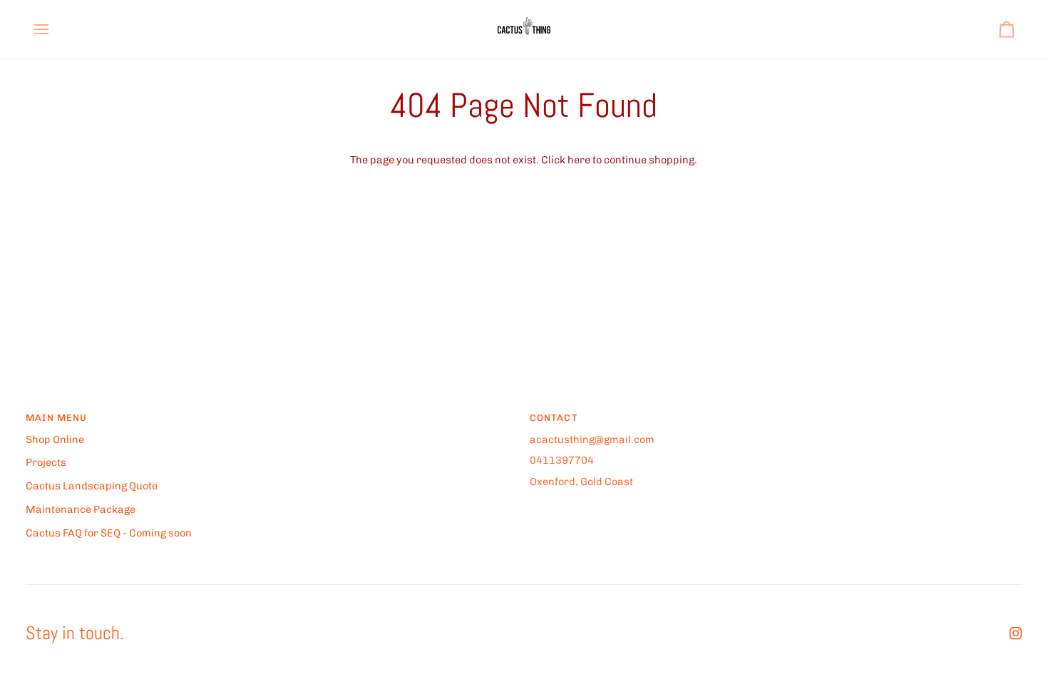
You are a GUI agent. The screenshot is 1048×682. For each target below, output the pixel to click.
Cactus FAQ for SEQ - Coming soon (109, 532)
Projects (46, 462)
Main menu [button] (57, 417)
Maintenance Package (80, 509)
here (578, 159)
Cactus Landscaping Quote (92, 485)
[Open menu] (54, 29)
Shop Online (55, 439)
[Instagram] (1016, 633)
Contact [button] (554, 417)
